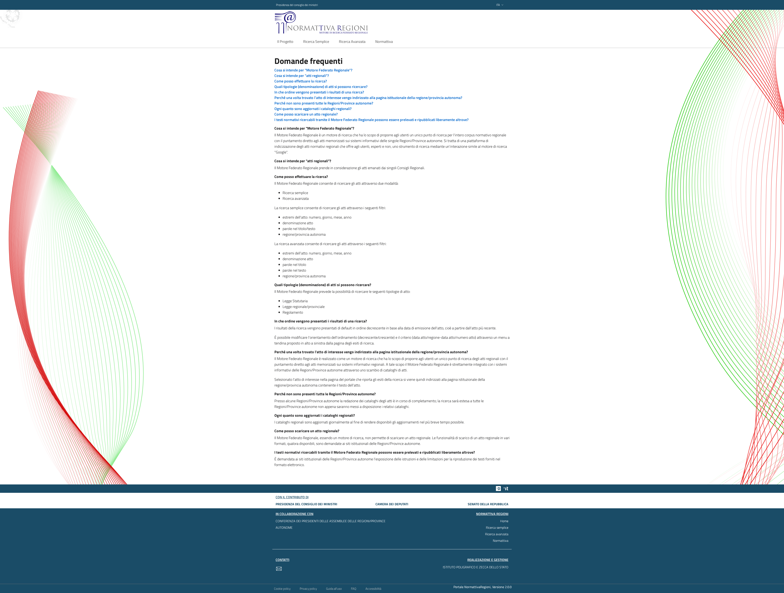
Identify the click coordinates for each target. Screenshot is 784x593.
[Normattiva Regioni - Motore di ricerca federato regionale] (332, 22)
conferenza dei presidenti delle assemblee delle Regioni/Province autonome (330, 524)
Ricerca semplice (497, 527)
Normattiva (500, 540)
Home (504, 521)
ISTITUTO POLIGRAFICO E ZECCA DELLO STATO (475, 567)
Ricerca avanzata (496, 534)
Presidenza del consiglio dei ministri (297, 5)
